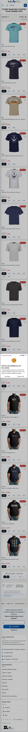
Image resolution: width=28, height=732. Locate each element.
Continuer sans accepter (6, 355)
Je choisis (7, 376)
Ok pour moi (21, 376)
